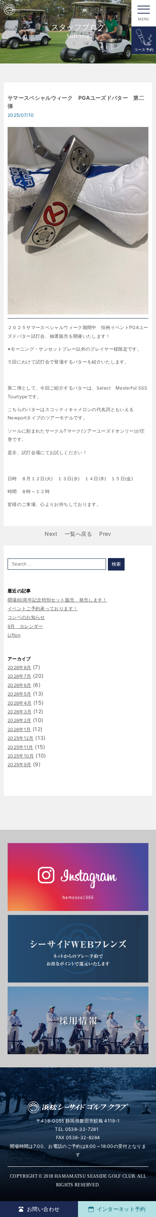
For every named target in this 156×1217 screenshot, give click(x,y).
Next (51, 533)
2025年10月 (21, 756)
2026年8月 (19, 667)
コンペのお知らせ (26, 617)
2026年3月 (19, 711)
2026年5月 (19, 694)
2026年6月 (19, 685)
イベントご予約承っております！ (43, 608)
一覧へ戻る (78, 533)
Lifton (14, 635)
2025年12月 (21, 738)
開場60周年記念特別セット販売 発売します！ (57, 600)
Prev (105, 533)
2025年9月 (19, 764)
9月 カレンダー (25, 626)
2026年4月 (19, 703)
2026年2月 (19, 720)
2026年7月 (19, 676)
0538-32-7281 (81, 1129)
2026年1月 (19, 729)
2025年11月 (20, 747)
